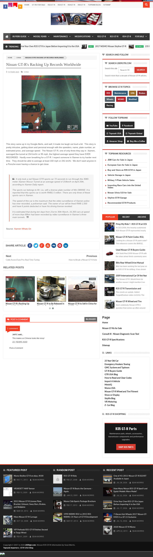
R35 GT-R (81, 5)
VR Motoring (111, 402)
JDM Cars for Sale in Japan (120, 160)
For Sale (139, 37)
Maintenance (60, 37)
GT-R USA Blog (26, 548)
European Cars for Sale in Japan (123, 165)
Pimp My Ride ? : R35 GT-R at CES (131, 224)
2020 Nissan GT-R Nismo (124, 527)
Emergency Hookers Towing (117, 364)
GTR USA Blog (111, 375)
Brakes (142, 93)
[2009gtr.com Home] (6, 36)
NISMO (121, 99)
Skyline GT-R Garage (117, 198)
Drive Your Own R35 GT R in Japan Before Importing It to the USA (38, 46)
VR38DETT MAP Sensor (24, 489)
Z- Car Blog (110, 405)
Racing (110, 105)
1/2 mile (128, 46)
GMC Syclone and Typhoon (117, 368)
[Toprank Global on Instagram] (10, 5)
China (18, 57)
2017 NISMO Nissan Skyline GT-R (99, 46)
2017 (80, 46)
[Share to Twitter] (11, 299)
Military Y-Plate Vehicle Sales (121, 180)
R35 (108, 93)
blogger (91, 319)
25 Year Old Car (111, 361)
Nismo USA (110, 388)
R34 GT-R (71, 5)
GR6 (132, 93)
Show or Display (112, 395)
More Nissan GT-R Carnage (25, 517)
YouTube (113, 126)
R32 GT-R (51, 5)
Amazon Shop (116, 141)
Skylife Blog (110, 399)
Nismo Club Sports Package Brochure (80, 501)
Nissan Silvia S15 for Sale (119, 193)
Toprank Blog (94, 5)
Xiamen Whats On (22, 229)
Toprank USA (115, 133)
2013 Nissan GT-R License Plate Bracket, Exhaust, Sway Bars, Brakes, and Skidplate (30, 504)
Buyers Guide (19, 37)
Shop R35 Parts (125, 446)
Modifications (82, 37)
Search (141, 70)
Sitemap (107, 5)
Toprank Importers (11, 548)
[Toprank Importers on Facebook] (5, 6)
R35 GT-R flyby (70, 476)
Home (26, 5)
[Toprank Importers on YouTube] (15, 5)
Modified (133, 99)
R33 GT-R (61, 5)
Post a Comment (16, 348)
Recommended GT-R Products (122, 203)
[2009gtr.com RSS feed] (20, 6)
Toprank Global (135, 133)
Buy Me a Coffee (137, 141)
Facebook (128, 126)
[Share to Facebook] (8, 299)
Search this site (111, 68)
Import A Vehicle (112, 381)
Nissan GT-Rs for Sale (112, 328)
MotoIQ (108, 385)
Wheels (110, 99)
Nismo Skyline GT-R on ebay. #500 (28, 476)
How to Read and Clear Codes (118, 378)
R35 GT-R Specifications (113, 340)
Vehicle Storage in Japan (119, 175)
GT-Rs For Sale (38, 5)
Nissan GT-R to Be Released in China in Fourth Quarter (19, 305)
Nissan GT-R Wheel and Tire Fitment (121, 392)
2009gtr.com (30, 545)
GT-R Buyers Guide (113, 371)
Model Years (39, 37)
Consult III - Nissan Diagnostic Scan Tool (120, 334)
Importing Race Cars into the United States (124, 186)
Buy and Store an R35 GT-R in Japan (124, 170)
